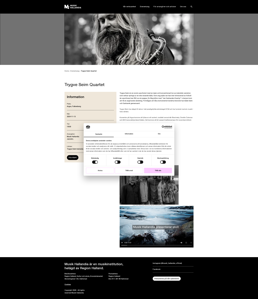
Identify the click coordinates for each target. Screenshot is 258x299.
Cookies (67, 284)
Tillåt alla (158, 170)
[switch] (118, 162)
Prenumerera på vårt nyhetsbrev (166, 279)
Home (66, 71)
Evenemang (144, 7)
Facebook (156, 269)
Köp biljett (73, 157)
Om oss (183, 7)
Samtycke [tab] (98, 134)
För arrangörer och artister (164, 7)
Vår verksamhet (129, 7)
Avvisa (100, 170)
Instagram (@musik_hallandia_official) (167, 263)
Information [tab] (129, 134)
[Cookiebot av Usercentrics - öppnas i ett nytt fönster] (163, 127)
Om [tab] (159, 134)
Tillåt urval (129, 170)
